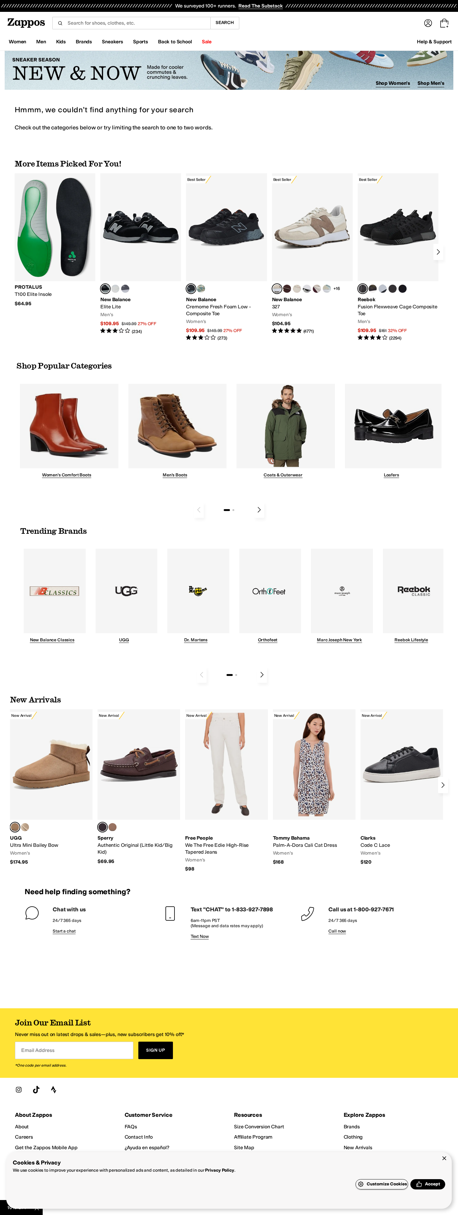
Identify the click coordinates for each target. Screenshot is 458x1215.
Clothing (353, 1137)
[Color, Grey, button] (125, 289)
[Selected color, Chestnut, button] (15, 827)
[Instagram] (19, 1090)
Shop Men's (430, 83)
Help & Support (434, 42)
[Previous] (199, 510)
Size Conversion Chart (259, 1127)
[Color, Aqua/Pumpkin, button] (201, 289)
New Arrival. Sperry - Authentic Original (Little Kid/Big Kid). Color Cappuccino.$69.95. (139, 787)
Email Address (37, 1050)
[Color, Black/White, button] (403, 289)
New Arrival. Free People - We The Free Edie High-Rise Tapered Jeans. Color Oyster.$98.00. (226, 790)
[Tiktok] (36, 1090)
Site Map (244, 1147)
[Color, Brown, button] (373, 289)
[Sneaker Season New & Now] (229, 70)
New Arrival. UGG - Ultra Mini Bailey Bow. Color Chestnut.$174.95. (51, 787)
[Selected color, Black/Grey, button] (191, 289)
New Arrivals (358, 1147)
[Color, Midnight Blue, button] (112, 827)
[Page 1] (227, 510)
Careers (24, 1137)
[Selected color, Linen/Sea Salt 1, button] (277, 289)
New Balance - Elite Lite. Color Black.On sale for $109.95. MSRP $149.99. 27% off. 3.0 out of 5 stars (140, 254)
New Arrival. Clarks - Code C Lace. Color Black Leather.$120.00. (401, 787)
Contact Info (139, 1137)
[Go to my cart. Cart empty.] (444, 23)
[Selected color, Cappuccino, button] (102, 827)
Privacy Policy (219, 1170)
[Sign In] (428, 23)
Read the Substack (260, 6)
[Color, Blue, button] (115, 289)
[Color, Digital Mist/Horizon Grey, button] (307, 289)
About (22, 1127)
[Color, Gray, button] (383, 289)
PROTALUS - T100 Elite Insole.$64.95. (55, 240)
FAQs (131, 1127)
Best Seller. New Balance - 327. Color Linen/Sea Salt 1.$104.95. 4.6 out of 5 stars (312, 254)
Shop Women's (393, 83)
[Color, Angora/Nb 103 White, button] (327, 289)
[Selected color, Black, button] (105, 289)
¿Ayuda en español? (147, 1147)
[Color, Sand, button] (25, 827)
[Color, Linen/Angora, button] (297, 289)
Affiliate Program (253, 1137)
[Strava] (53, 1090)
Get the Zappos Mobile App (46, 1147)
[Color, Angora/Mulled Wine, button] (317, 289)
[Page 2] (233, 510)
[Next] (438, 252)
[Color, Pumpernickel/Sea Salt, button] (287, 289)
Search (225, 22)
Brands (352, 1127)
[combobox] (131, 23)
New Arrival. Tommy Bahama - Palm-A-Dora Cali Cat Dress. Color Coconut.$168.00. (314, 787)
